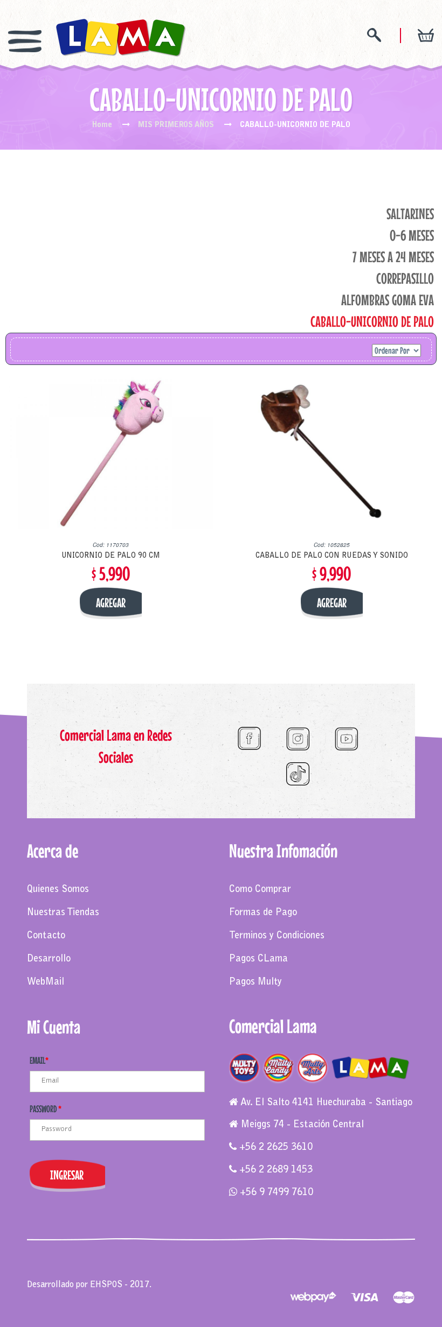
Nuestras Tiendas (63, 913)
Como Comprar (260, 890)
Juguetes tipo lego (306, 1263)
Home (102, 125)
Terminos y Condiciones (276, 936)
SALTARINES (410, 213)
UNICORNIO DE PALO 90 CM (110, 556)
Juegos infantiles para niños (133, 1263)
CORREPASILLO (405, 278)
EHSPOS (106, 1285)
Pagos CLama (258, 959)
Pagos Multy (255, 982)
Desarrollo (49, 959)
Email (39, 1060)
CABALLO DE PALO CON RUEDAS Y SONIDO (331, 556)
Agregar (111, 602)
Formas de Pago (263, 913)
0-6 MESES (412, 235)
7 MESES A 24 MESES (393, 256)
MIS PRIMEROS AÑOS (176, 125)
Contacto (46, 936)
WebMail (45, 982)
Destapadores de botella (95, 1273)
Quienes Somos (58, 890)
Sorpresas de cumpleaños (228, 1263)
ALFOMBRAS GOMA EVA (387, 299)
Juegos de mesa (55, 1263)
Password (45, 1108)
